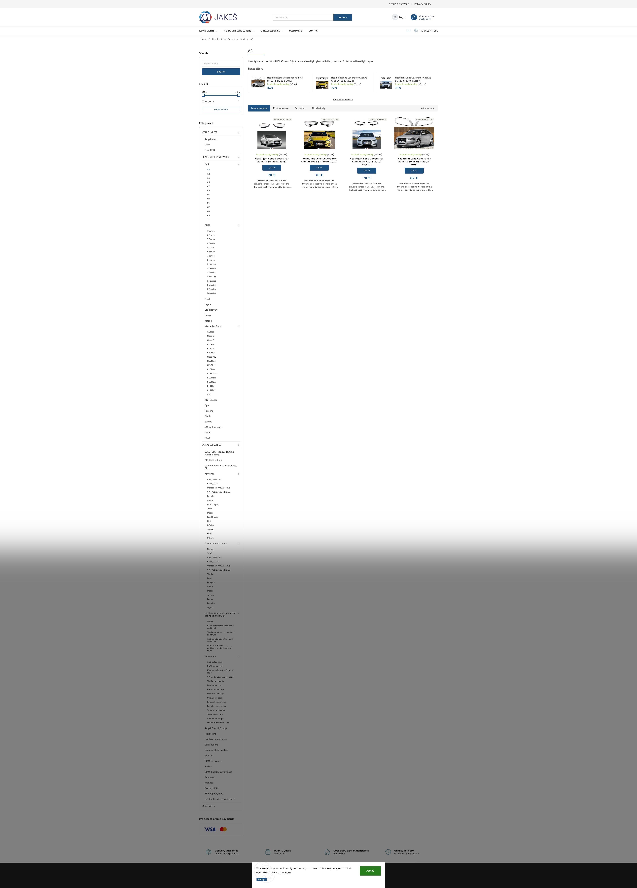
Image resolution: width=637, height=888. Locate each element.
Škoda (208, 416)
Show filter (221, 109)
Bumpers (209, 777)
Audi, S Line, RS (214, 479)
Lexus (208, 315)
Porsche (209, 410)
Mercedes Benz (213, 326)
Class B (210, 335)
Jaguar (208, 304)
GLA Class (211, 373)
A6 (208, 182)
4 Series (211, 243)
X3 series (211, 272)
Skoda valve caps (215, 681)
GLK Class (211, 386)
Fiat (209, 521)
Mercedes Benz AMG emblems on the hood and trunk (219, 648)
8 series (211, 260)
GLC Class (211, 377)
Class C (210, 340)
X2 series (211, 268)
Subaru (208, 421)
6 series (211, 251)
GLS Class (211, 390)
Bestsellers (300, 108)
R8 (208, 215)
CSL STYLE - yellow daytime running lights (219, 453)
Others (210, 537)
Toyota (210, 594)
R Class (210, 348)
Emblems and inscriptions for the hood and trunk (220, 614)
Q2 (208, 194)
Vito (209, 394)
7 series (210, 255)
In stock (222, 101)
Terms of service (399, 4)
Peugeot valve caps (216, 702)
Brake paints (211, 788)
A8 (208, 190)
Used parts (208, 805)
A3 (208, 169)
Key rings (209, 473)
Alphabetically (318, 108)
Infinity (210, 525)
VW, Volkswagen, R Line (218, 491)
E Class (210, 344)
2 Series (211, 235)
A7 (208, 186)
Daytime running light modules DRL (221, 467)
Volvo (208, 432)
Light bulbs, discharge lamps (220, 799)
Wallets (209, 782)
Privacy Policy (422, 4)
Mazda (208, 320)
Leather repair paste (216, 739)
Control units (211, 744)
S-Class (210, 352)
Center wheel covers (216, 543)
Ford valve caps (214, 685)
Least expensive (259, 108)
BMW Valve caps (215, 666)
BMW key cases (213, 760)
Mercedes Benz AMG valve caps (220, 671)
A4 (208, 173)
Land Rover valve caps (218, 722)
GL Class (211, 369)
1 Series (210, 230)
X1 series (211, 264)
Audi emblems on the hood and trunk (220, 640)
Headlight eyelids (214, 793)
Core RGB (210, 149)
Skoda (210, 529)
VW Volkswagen (213, 427)
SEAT (207, 438)
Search (343, 17)
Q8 (208, 211)
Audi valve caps (214, 662)
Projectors (210, 733)
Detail (272, 167)
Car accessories (211, 444)
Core (207, 144)
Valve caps (210, 656)
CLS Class (211, 365)
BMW (207, 225)
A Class (210, 331)
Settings (262, 879)
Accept (370, 871)
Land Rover (211, 309)
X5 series (211, 280)
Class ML (211, 356)
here (288, 872)
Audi (207, 163)
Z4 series (211, 293)
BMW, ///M (212, 483)
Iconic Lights (209, 132)
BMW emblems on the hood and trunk (220, 626)
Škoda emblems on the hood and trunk (220, 633)
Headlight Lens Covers (215, 156)
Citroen (210, 549)
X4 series (211, 276)
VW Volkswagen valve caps (220, 676)
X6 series (211, 285)
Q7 (208, 207)
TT (208, 219)
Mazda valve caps (215, 689)
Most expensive (280, 108)
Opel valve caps (214, 697)
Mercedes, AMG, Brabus (218, 487)
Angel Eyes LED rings (216, 728)
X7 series (211, 289)
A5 (208, 178)
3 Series (211, 239)
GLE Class (211, 381)
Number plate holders (216, 750)
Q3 (208, 198)
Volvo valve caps (215, 718)
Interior (209, 755)
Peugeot (211, 582)
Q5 (208, 202)
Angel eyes (210, 139)
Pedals (208, 766)
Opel (207, 405)
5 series (211, 247)
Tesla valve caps (215, 714)
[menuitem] (209, 31)
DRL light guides (213, 460)
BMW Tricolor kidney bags (218, 771)
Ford (207, 298)
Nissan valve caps (215, 693)
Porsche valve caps (216, 706)
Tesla (209, 508)
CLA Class (211, 361)
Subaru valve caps (216, 710)
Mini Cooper (211, 399)
